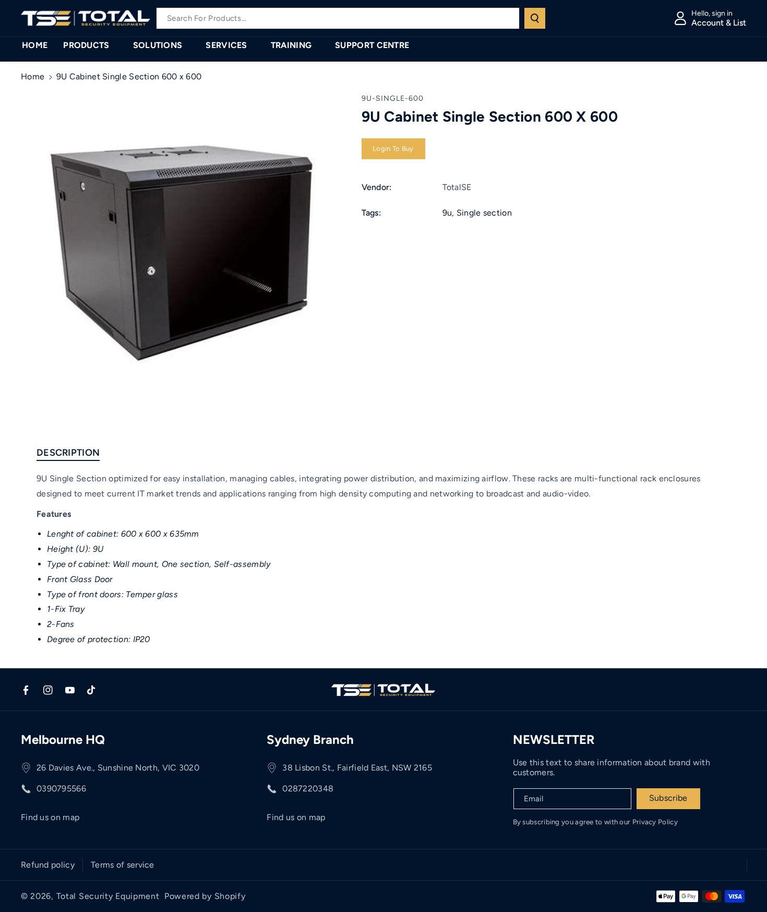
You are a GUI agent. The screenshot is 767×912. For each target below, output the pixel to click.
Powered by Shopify (205, 896)
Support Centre (372, 45)
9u (447, 213)
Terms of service (122, 865)
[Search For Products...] (534, 18)
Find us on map (50, 817)
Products (86, 45)
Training (291, 45)
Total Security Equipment (108, 896)
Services (226, 45)
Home (32, 76)
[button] (90, 45)
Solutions (158, 45)
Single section (484, 213)
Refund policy (48, 865)
